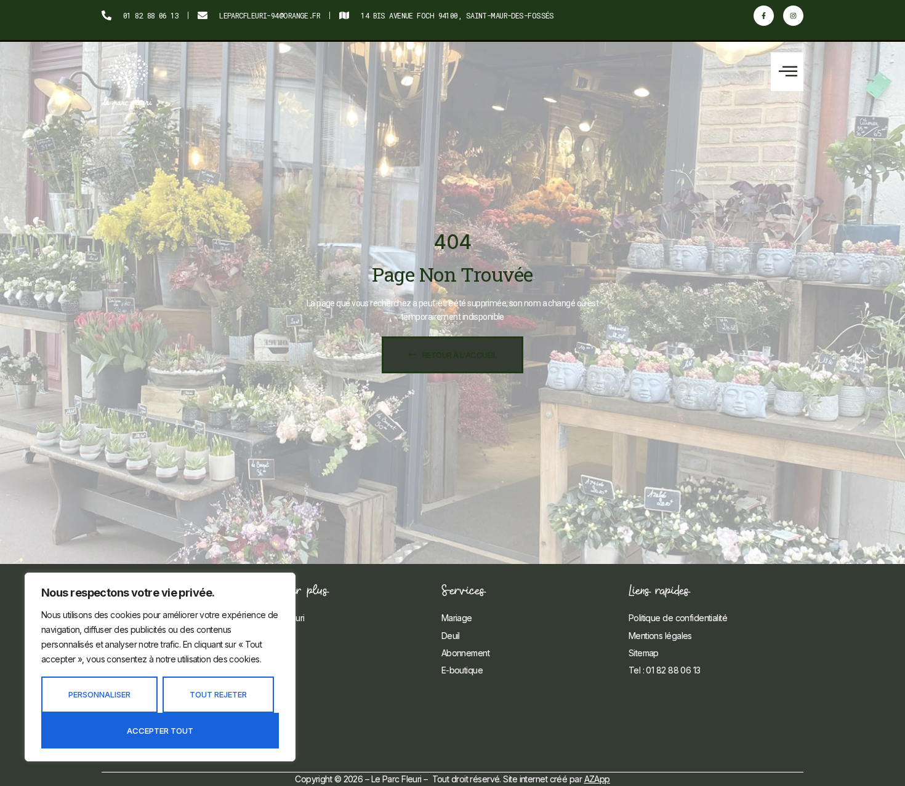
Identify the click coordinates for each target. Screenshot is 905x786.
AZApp (597, 779)
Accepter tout (160, 731)
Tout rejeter (218, 694)
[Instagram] (793, 16)
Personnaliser (99, 694)
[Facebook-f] (764, 16)
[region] (160, 667)
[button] (787, 71)
